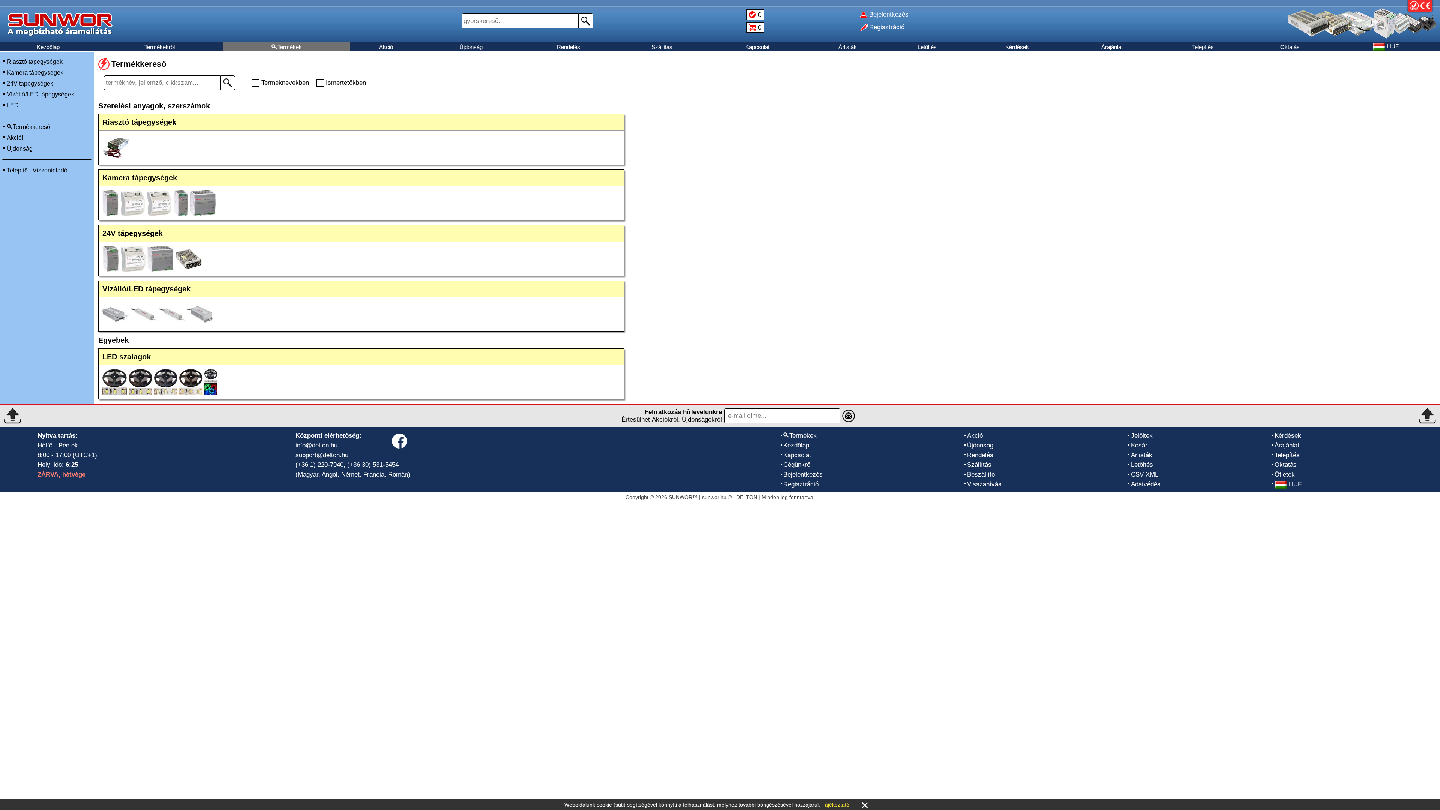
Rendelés (568, 47)
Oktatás (1290, 47)
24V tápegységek (30, 83)
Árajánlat (1112, 47)
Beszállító (981, 474)
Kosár (1139, 445)
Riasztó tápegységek (35, 61)
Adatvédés (1146, 484)
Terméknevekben (285, 82)
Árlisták (847, 47)
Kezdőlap (48, 47)
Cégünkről (797, 464)
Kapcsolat (757, 47)
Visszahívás (984, 484)
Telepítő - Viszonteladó (37, 170)
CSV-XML (1144, 474)
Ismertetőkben (346, 82)
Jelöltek (1142, 435)
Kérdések (1017, 47)
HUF (1295, 484)
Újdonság (471, 47)
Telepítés (1203, 47)
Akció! (15, 138)
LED (13, 105)
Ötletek (1285, 474)
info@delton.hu (317, 445)
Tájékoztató (835, 805)
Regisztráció (801, 484)
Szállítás (661, 47)
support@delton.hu (322, 455)
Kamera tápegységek (35, 72)
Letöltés (927, 47)
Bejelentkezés (803, 474)
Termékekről (159, 47)
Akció (386, 47)
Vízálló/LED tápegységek (40, 94)
